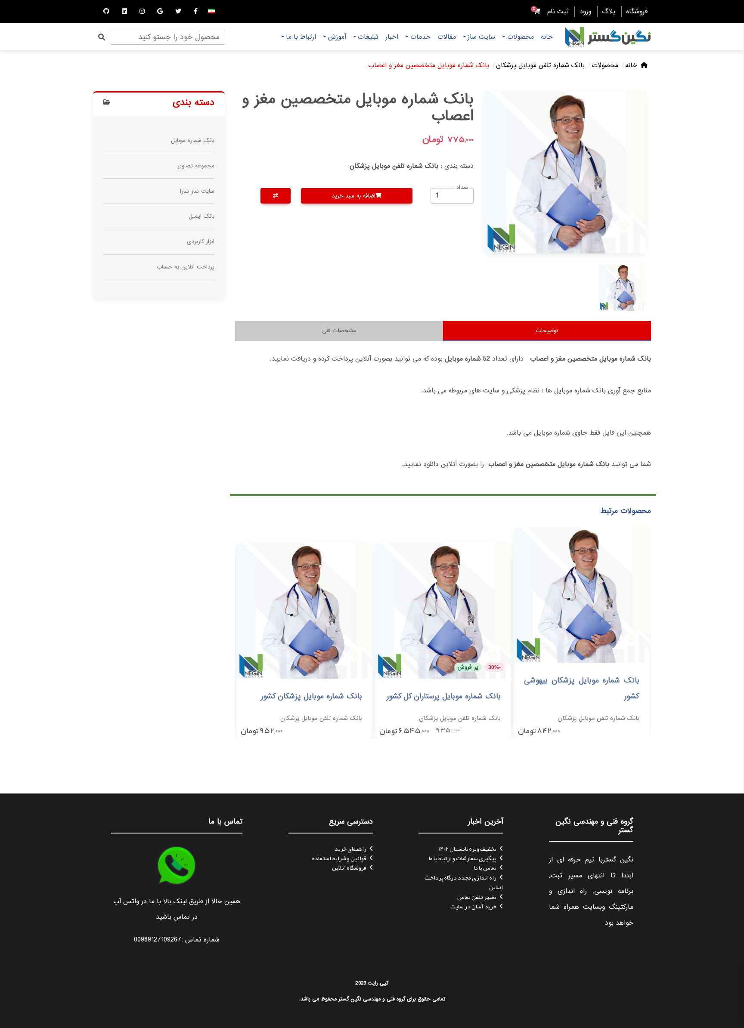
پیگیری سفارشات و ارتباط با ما (462, 858)
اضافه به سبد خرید (353, 196)
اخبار (391, 37)
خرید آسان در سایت (473, 906)
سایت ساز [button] (481, 37)
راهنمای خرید (350, 849)
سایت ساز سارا (197, 191)
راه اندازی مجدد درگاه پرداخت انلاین (464, 882)
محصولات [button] (520, 37)
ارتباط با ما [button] (301, 37)
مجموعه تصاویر (195, 165)
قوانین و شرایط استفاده (339, 858)
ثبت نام (558, 11)
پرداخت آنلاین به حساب (185, 267)
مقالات (446, 37)
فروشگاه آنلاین (349, 867)
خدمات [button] (420, 37)
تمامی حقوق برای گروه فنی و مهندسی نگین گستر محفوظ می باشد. (372, 999)
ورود (585, 11)
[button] (211, 11)
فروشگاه (637, 11)
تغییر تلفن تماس (476, 897)
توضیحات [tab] (547, 331)
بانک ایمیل (201, 216)
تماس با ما (485, 867)
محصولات (605, 65)
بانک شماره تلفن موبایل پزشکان (540, 65)
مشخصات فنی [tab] (339, 331)
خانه (547, 37)
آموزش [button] (337, 37)
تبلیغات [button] (368, 37)
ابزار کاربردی (200, 241)
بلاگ (608, 11)
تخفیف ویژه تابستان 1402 (467, 849)
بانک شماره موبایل (192, 140)
